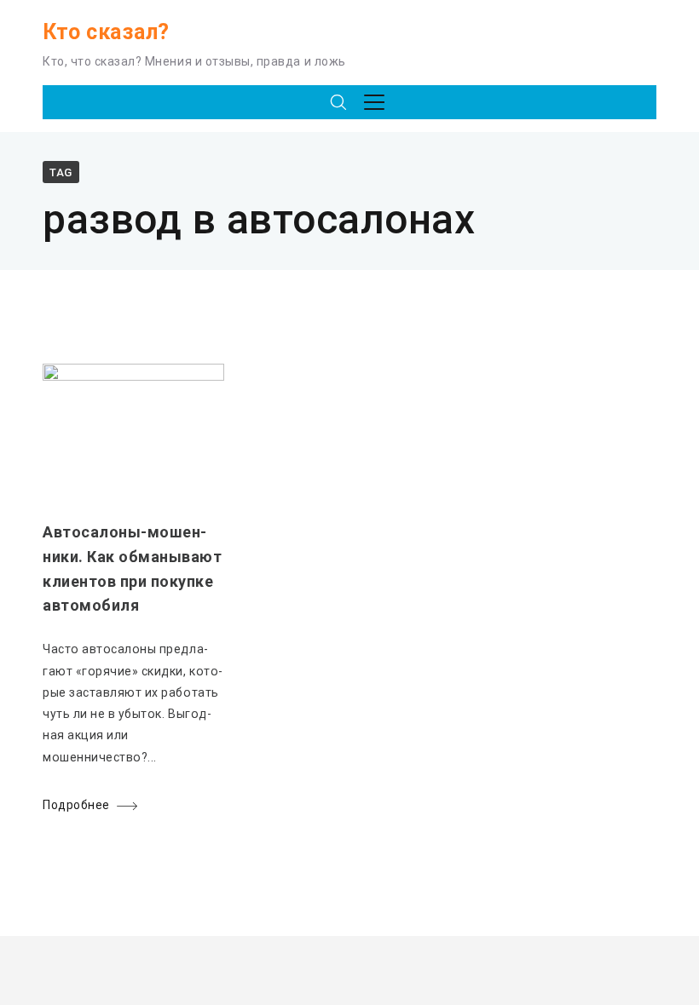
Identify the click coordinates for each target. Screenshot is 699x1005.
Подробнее (76, 805)
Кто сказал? (106, 32)
